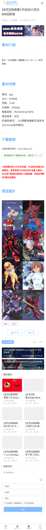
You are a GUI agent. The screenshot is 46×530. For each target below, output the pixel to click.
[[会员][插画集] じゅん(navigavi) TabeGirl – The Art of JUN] (12, 442)
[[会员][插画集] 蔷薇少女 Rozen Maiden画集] (12, 385)
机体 (5, 324)
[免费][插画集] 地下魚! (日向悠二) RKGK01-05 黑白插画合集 (33, 453)
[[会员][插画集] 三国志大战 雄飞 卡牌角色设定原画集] (34, 413)
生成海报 (9, 342)
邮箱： (8, 492)
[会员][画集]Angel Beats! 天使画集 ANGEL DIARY (33, 396)
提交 (23, 509)
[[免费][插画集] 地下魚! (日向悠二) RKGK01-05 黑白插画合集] (34, 442)
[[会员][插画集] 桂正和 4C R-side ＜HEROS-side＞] (12, 413)
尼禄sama (5, 20)
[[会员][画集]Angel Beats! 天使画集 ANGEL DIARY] (34, 385)
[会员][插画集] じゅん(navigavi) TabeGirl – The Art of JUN (12, 453)
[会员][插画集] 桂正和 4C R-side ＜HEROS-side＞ (11, 425)
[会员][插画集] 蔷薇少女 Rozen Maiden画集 (12, 396)
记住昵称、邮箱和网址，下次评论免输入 (20, 503)
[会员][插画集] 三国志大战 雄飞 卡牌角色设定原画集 (33, 425)
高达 (37, 60)
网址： (7, 498)
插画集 (15, 20)
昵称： (8, 486)
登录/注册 (37, 155)
